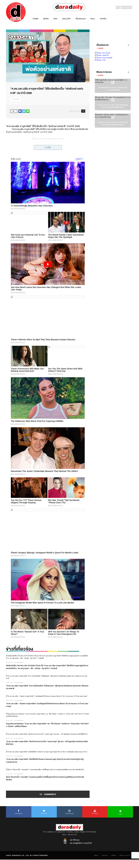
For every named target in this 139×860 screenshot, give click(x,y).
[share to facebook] (20, 111)
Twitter (44, 813)
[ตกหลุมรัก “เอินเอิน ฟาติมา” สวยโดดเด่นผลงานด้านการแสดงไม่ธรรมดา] (112, 117)
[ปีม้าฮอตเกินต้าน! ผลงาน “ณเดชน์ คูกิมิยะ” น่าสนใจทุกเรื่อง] (112, 82)
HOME (35, 18)
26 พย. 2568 (9, 720)
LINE (120, 814)
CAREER (113, 855)
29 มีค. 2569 (9, 662)
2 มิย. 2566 (15, 99)
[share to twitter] (24, 111)
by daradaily (18, 662)
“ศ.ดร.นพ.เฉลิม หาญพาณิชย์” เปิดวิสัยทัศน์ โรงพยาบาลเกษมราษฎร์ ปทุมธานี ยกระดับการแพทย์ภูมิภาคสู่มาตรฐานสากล (44, 760)
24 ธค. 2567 (9, 773)
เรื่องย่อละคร (81, 18)
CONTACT (105, 855)
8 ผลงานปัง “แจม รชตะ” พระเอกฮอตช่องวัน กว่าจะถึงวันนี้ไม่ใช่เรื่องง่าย (113, 106)
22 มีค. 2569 (9, 682)
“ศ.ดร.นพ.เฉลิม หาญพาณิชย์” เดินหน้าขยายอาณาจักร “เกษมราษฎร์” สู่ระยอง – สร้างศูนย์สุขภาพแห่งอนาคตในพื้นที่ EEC (47, 743)
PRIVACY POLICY (124, 855)
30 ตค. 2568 (9, 738)
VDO (55, 18)
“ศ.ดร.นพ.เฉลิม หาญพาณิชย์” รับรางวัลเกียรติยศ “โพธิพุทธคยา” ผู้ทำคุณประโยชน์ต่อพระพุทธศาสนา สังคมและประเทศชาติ (47, 687)
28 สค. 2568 (9, 756)
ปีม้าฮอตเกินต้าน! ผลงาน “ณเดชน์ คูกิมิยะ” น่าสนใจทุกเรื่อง (112, 88)
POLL (92, 18)
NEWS (46, 18)
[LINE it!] (27, 111)
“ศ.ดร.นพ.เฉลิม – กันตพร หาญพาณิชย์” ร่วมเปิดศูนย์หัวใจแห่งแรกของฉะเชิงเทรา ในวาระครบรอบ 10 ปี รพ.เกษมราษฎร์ (47, 705)
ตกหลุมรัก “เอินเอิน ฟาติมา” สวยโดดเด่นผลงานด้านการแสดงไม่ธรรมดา (113, 123)
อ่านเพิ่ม (48, 147)
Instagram (69, 813)
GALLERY (66, 18)
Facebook (18, 813)
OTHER (103, 18)
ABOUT (96, 855)
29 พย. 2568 (9, 700)
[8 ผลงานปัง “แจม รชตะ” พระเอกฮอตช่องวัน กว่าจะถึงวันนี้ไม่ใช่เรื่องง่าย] (112, 100)
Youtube (95, 813)
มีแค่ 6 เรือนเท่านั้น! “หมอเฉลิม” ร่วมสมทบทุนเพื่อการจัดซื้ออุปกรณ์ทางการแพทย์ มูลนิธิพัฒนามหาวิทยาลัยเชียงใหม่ (45, 778)
